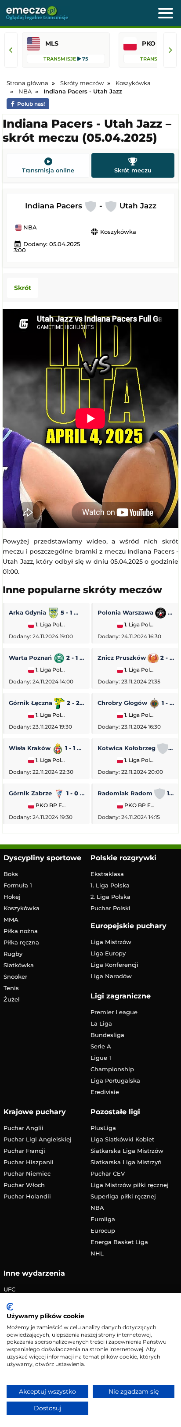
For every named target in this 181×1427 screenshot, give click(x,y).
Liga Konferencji (114, 964)
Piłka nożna (21, 930)
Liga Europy (108, 953)
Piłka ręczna (21, 942)
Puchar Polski (110, 908)
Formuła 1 (18, 885)
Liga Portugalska (115, 1080)
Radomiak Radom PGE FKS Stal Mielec (136, 793)
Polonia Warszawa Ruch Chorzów (136, 612)
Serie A (100, 1046)
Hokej (12, 896)
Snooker (15, 976)
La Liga (101, 1023)
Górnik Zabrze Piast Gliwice (47, 793)
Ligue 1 (100, 1057)
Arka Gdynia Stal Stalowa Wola (47, 612)
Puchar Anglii (23, 1127)
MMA (11, 919)
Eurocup (102, 1230)
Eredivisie (104, 1091)
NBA (29, 228)
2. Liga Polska (110, 896)
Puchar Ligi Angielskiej (38, 1139)
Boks (11, 873)
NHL (97, 1253)
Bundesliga (107, 1034)
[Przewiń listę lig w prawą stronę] (170, 50)
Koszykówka (113, 232)
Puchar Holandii (27, 1196)
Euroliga (102, 1219)
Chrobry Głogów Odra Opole (136, 702)
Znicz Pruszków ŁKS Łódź (136, 657)
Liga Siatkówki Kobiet (122, 1139)
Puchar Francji (24, 1150)
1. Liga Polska (50, 625)
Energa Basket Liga (119, 1241)
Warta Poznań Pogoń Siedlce (47, 657)
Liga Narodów (111, 976)
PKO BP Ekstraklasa (50, 805)
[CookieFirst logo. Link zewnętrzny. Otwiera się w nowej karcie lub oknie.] (10, 1307)
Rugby (13, 953)
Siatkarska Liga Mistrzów (126, 1150)
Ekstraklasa (107, 873)
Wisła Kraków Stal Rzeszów (47, 747)
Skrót (22, 288)
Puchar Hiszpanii (29, 1162)
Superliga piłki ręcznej (123, 1196)
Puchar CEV (107, 1173)
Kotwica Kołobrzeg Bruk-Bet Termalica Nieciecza (136, 747)
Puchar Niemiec (27, 1173)
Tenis (11, 987)
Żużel (12, 999)
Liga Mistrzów (110, 941)
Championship (112, 1069)
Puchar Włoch (24, 1184)
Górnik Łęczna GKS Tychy (47, 702)
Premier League (114, 1012)
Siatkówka (19, 965)
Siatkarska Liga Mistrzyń (126, 1162)
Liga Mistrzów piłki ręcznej (129, 1184)
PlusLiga (103, 1127)
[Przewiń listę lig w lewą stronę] (11, 50)
